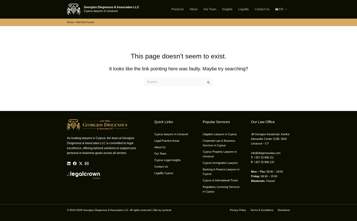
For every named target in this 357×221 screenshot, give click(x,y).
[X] (81, 163)
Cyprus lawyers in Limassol (171, 134)
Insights (227, 9)
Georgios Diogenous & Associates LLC (111, 7)
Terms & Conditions (261, 210)
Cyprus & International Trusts (220, 180)
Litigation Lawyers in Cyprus (220, 134)
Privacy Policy (238, 210)
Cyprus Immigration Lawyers (220, 162)
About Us (160, 147)
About (193, 9)
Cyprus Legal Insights (167, 160)
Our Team (209, 9)
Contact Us (262, 9)
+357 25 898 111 (264, 157)
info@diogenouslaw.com (266, 153)
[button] (285, 9)
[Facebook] (75, 163)
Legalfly (243, 9)
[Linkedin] (69, 163)
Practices (177, 9)
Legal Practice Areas (166, 140)
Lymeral (166, 210)
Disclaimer (284, 210)
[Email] (87, 163)
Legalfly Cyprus (163, 173)
